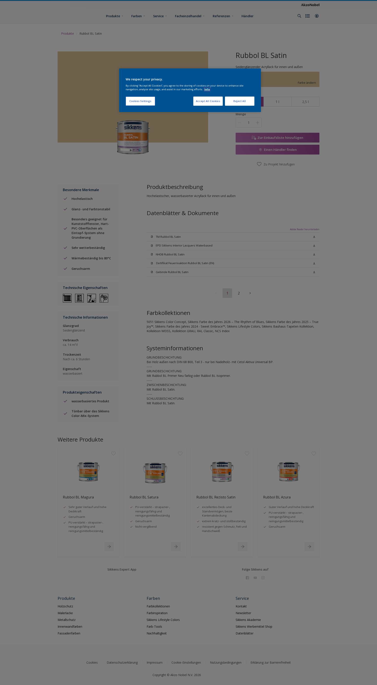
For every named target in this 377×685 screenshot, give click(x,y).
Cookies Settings (140, 101)
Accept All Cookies (208, 101)
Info (207, 89)
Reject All (239, 101)
